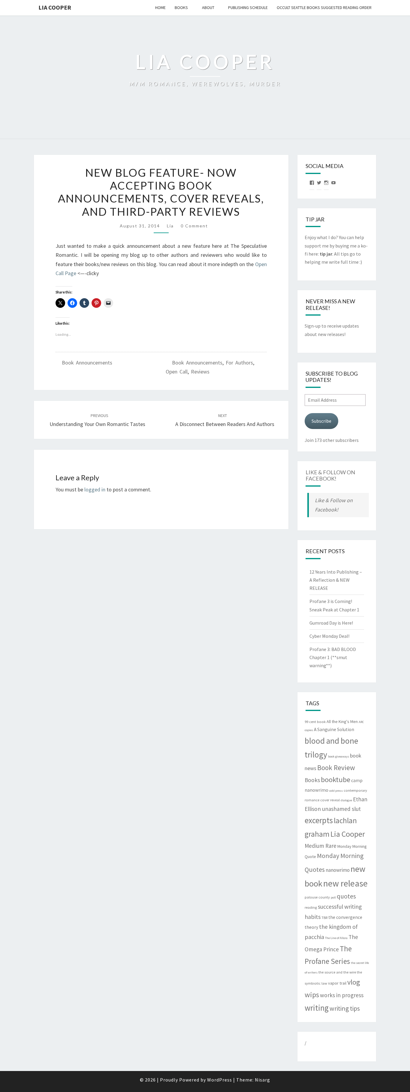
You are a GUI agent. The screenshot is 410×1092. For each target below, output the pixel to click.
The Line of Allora (336, 938)
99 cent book (315, 721)
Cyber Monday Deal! (329, 636)
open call (177, 371)
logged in (94, 489)
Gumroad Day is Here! (331, 623)
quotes (346, 896)
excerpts (319, 820)
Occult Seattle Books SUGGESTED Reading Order (324, 7)
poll (333, 897)
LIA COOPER (54, 7)
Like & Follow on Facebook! (330, 475)
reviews (200, 371)
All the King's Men (342, 721)
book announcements (197, 362)
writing (317, 1008)
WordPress (219, 1080)
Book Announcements (87, 362)
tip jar (326, 254)
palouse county (317, 897)
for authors (239, 362)
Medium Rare (320, 845)
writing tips (345, 1008)
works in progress (341, 995)
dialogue (346, 800)
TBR (324, 917)
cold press (336, 791)
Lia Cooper (347, 834)
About (208, 7)
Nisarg (262, 1080)
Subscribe (321, 421)
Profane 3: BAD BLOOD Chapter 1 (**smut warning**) (332, 657)
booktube (335, 779)
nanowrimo (338, 870)
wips (312, 994)
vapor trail (337, 983)
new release (345, 883)
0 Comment (194, 225)
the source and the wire (337, 972)
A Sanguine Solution (334, 729)
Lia (170, 225)
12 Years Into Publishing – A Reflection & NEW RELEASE (335, 580)
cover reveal (330, 800)
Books (181, 7)
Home (160, 7)
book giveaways (338, 756)
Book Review (336, 767)
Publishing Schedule (248, 7)
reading (311, 907)
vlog (353, 982)
